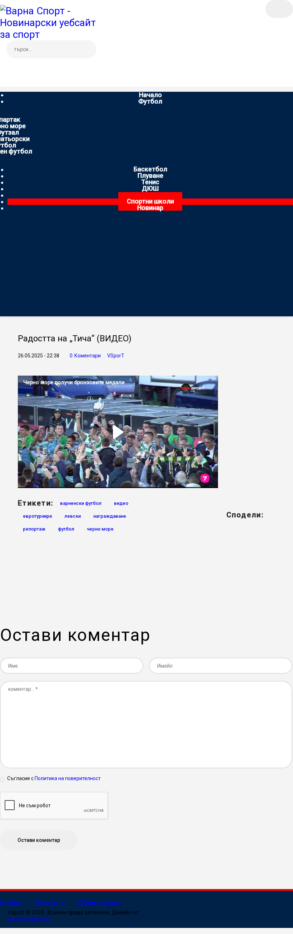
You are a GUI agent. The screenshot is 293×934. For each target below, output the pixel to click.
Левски (72, 516)
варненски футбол (80, 503)
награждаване (109, 516)
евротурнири (37, 516)
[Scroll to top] (3, 931)
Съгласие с (54, 778)
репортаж (34, 529)
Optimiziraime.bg (29, 919)
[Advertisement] (146, 266)
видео (121, 503)
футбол (66, 529)
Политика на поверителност (68, 778)
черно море (100, 529)
